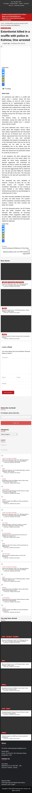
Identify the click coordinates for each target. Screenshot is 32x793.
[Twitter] (16, 75)
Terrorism (5, 20)
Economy (4, 533)
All (29, 788)
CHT (17, 14)
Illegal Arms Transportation (10, 18)
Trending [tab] (4, 450)
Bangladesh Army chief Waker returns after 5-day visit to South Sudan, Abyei (15, 481)
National (7, 489)
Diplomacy (18, 16)
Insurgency (21, 18)
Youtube (21, 3)
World (9, 28)
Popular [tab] (4, 445)
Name (4, 377)
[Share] (16, 84)
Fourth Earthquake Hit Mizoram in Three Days (15, 247)
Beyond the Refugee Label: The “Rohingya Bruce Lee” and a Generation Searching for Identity (15, 284)
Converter (26, 3)
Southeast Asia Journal (18, 43)
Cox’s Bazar (22, 14)
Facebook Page (14, 3)
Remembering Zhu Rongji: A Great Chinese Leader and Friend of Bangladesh (15, 491)
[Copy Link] (16, 77)
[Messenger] (16, 72)
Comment (5, 357)
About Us (11, 5)
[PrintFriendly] (16, 80)
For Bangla (6, 3)
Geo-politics (9, 14)
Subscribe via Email (19, 5)
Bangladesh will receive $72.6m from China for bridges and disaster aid (14, 535)
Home (3, 14)
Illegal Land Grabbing (8, 16)
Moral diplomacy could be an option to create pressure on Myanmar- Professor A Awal (14, 525)
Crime (9, 20)
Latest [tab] (3, 440)
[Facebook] (16, 70)
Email (19, 377)
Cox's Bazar (12, 282)
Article (14, 14)
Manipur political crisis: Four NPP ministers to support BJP (16, 251)
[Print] (16, 82)
